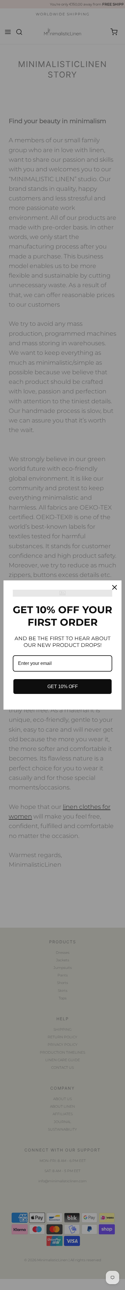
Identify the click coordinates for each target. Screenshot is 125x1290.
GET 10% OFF (62, 686)
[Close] (115, 587)
